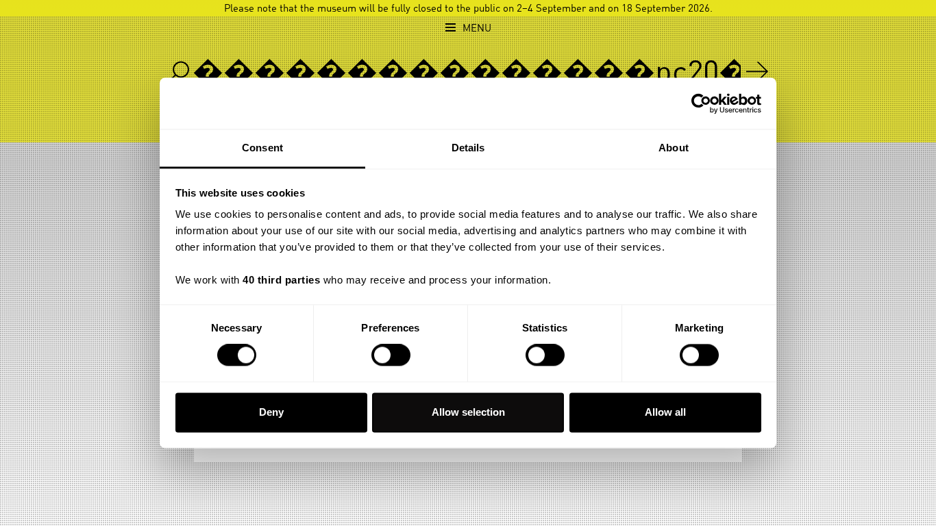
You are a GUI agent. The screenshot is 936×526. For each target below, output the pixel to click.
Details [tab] (468, 147)
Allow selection (468, 412)
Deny (271, 412)
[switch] (390, 355)
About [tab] (673, 147)
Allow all (665, 412)
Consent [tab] (262, 147)
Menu (477, 28)
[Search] (757, 71)
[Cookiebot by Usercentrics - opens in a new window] (701, 103)
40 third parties (281, 280)
